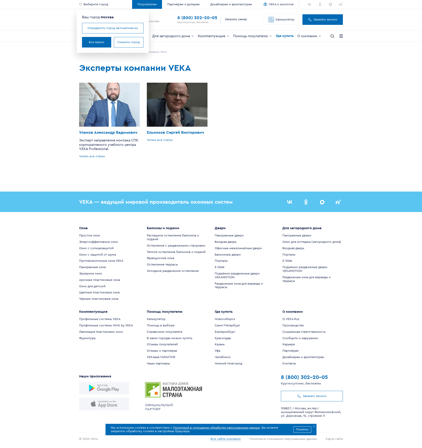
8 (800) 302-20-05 (197, 18)
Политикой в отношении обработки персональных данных (216, 427)
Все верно (96, 42)
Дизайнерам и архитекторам (231, 4)
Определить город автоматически (112, 28)
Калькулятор (285, 19)
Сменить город (128, 42)
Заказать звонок (325, 19)
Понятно (302, 429)
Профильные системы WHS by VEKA (106, 325)
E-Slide (219, 267)
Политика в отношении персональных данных (283, 439)
